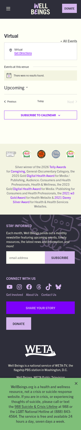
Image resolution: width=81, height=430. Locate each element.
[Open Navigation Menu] (9, 8)
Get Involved (14, 294)
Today (40, 100)
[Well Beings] (40, 8)
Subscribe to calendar (38, 115)
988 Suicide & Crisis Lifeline (36, 406)
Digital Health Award (40, 176)
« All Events (68, 41)
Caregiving (18, 171)
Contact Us (48, 294)
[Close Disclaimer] (76, 383)
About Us (32, 294)
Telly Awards (57, 167)
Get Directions (23, 53)
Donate (69, 8)
